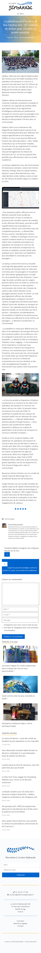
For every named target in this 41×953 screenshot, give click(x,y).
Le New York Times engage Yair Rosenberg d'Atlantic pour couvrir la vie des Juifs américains (19, 780)
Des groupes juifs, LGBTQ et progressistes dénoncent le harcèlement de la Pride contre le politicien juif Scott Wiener (20, 809)
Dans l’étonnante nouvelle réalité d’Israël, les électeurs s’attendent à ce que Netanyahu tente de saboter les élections (19, 753)
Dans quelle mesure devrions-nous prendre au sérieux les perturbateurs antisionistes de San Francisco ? (20, 823)
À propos (20, 921)
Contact (20, 926)
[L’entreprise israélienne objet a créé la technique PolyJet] (20, 719)
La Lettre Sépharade (16, 942)
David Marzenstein (26, 37)
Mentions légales (20, 923)
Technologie (9, 519)
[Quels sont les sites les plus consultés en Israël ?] (20, 691)
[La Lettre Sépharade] (20, 6)
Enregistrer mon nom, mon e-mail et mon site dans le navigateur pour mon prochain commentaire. (21, 627)
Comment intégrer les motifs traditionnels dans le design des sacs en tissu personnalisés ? (19, 668)
